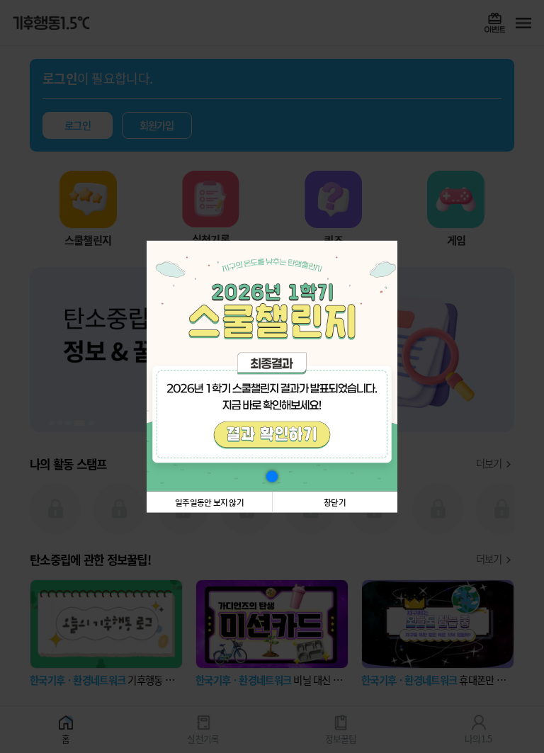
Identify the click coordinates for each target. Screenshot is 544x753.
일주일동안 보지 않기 (209, 501)
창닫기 (335, 501)
